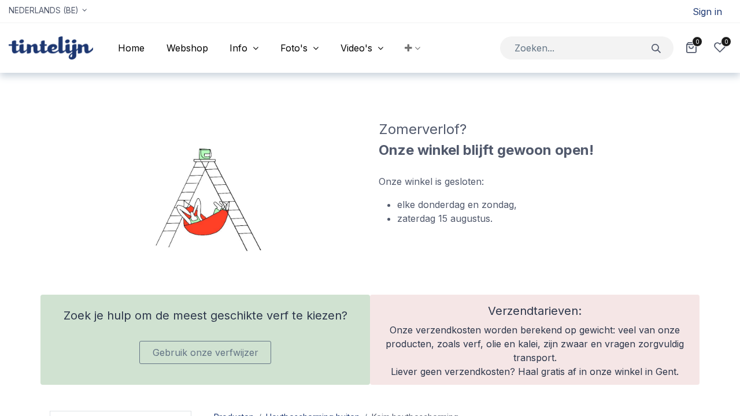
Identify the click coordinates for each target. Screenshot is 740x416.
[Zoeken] (656, 47)
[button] (413, 48)
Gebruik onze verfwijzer (205, 352)
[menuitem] (131, 48)
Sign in (707, 11)
